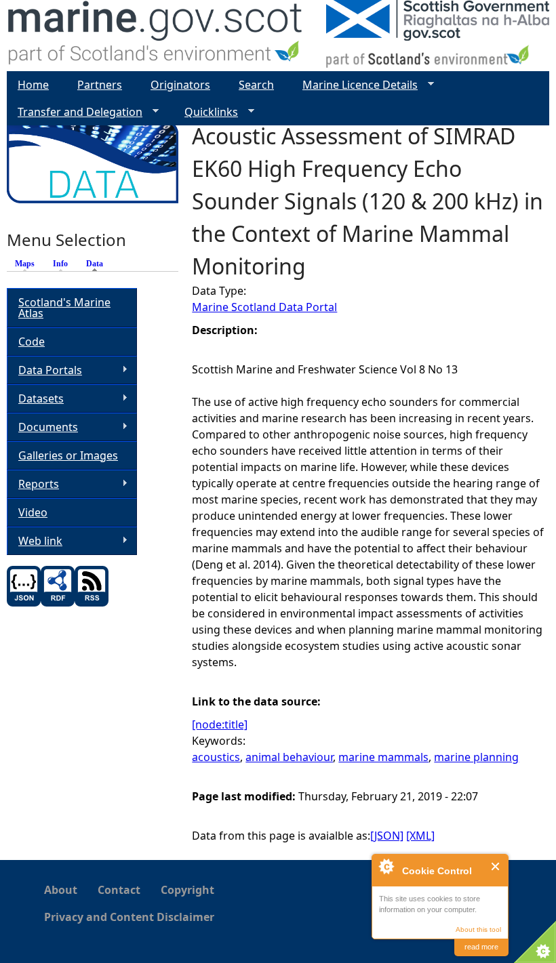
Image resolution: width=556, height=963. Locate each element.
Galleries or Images (68, 455)
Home (33, 84)
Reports (33, 484)
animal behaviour (289, 757)
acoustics (216, 757)
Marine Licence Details (355, 85)
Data (98, 263)
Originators (180, 84)
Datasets (35, 399)
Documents (42, 427)
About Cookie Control (385, 866)
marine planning (476, 757)
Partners (99, 84)
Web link (34, 541)
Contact (119, 889)
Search (256, 84)
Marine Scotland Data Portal (264, 307)
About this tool (478, 929)
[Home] (155, 35)
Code (31, 341)
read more (481, 947)
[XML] (420, 835)
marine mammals (383, 757)
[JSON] (386, 835)
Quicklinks (206, 112)
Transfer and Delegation (74, 112)
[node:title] (219, 724)
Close (496, 866)
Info (60, 263)
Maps (25, 263)
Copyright (187, 889)
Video (32, 512)
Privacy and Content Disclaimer (129, 916)
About (60, 889)
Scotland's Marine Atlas (64, 308)
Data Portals (44, 370)
